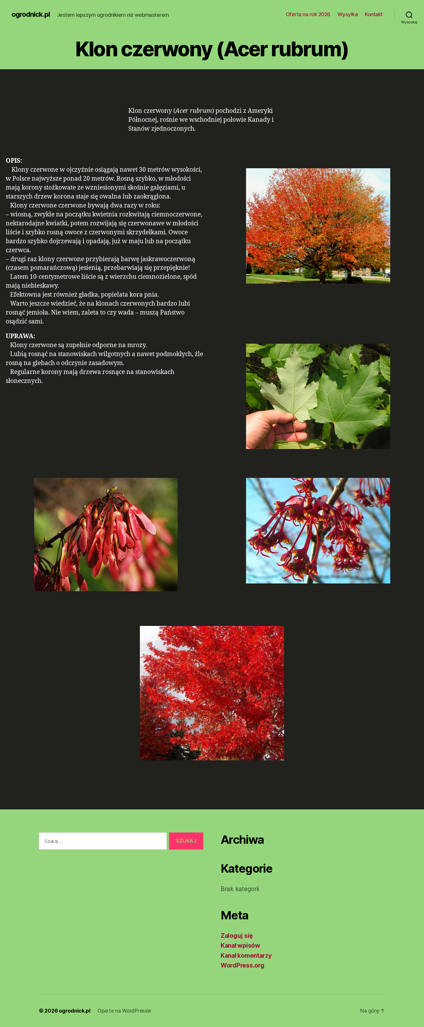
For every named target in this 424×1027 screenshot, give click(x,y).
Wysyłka (347, 14)
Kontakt (374, 14)
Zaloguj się (237, 935)
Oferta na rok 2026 (308, 14)
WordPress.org (242, 965)
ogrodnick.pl (31, 14)
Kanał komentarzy (246, 955)
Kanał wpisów (240, 945)
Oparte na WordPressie (124, 1011)
